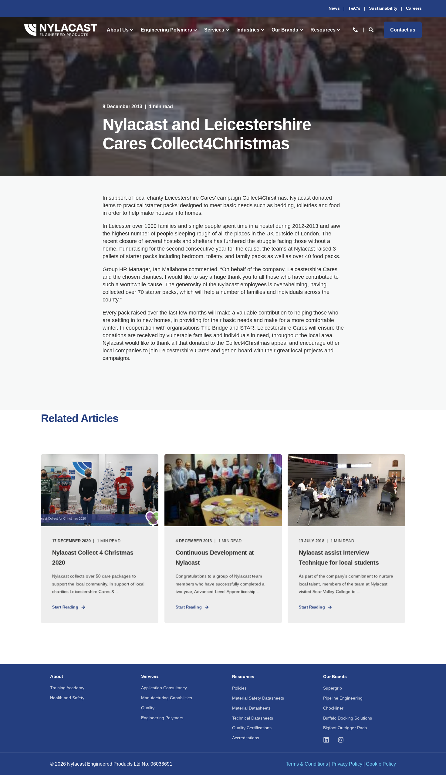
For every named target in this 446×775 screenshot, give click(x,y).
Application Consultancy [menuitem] (164, 687)
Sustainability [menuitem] (383, 8)
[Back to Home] (60, 30)
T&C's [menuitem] (354, 8)
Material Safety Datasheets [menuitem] (258, 698)
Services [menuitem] (214, 29)
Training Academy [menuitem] (67, 687)
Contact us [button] (402, 29)
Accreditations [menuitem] (245, 737)
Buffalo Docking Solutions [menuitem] (347, 718)
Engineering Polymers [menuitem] (166, 29)
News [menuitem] (334, 8)
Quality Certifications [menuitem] (252, 727)
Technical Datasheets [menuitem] (252, 718)
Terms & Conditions (307, 764)
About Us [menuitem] (118, 29)
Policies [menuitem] (239, 688)
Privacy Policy (347, 764)
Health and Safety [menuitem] (67, 697)
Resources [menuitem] (323, 29)
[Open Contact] (355, 29)
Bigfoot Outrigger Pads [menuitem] (345, 727)
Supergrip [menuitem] (332, 688)
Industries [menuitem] (247, 29)
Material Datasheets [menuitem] (251, 708)
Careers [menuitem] (414, 8)
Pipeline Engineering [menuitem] (343, 698)
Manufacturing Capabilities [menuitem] (166, 697)
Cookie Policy (381, 764)
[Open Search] (372, 29)
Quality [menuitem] (147, 707)
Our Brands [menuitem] (285, 29)
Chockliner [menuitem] (333, 708)
